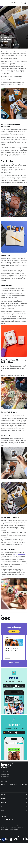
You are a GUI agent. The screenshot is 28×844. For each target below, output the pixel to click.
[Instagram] (8, 618)
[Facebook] (2, 618)
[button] (3, 3)
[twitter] (5, 618)
